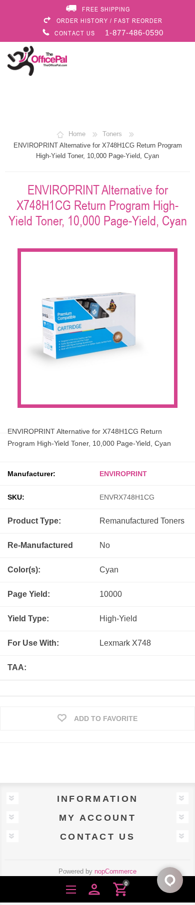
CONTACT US (74, 33)
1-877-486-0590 (134, 32)
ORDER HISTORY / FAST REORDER (109, 20)
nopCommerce (115, 871)
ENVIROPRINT (123, 474)
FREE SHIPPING (106, 9)
